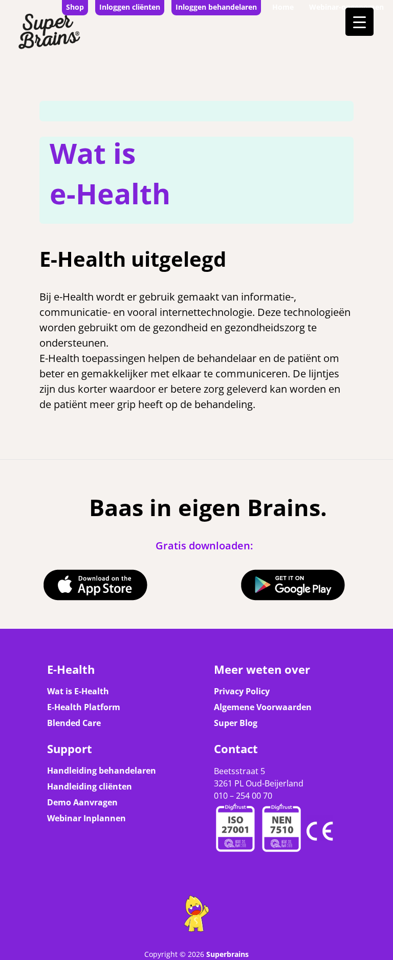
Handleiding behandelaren (101, 770)
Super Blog (235, 723)
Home (283, 7)
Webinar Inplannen (86, 818)
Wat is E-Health (78, 691)
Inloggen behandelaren (216, 7)
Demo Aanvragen (82, 802)
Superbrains (227, 954)
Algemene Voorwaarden (263, 707)
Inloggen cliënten (129, 7)
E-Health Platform (83, 707)
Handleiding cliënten (89, 786)
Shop (75, 7)
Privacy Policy (242, 691)
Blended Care (74, 723)
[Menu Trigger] (359, 22)
